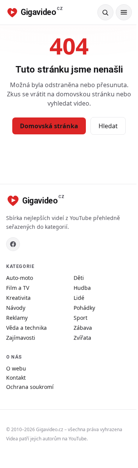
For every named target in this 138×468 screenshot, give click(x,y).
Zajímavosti (20, 337)
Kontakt (16, 377)
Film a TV (17, 287)
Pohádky (84, 307)
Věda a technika (26, 327)
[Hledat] (105, 12)
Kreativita (18, 297)
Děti (79, 277)
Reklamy (17, 317)
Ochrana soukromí (30, 386)
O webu (16, 368)
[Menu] (124, 12)
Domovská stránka (49, 126)
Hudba (82, 287)
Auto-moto (19, 277)
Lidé (79, 297)
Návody (15, 307)
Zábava (83, 327)
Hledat (108, 126)
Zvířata (82, 337)
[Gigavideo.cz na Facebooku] (13, 244)
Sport (80, 317)
